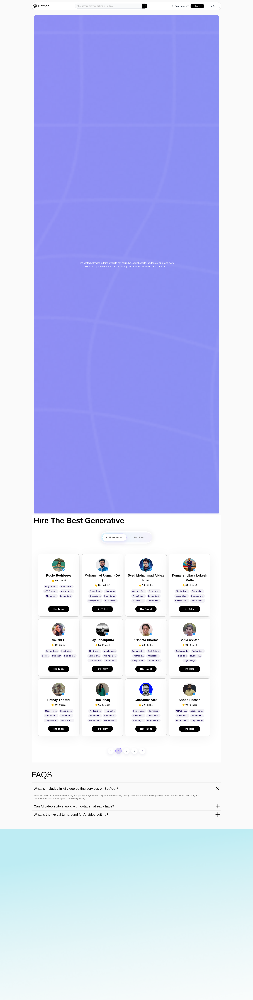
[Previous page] (111, 751)
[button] (144, 6)
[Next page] (142, 751)
